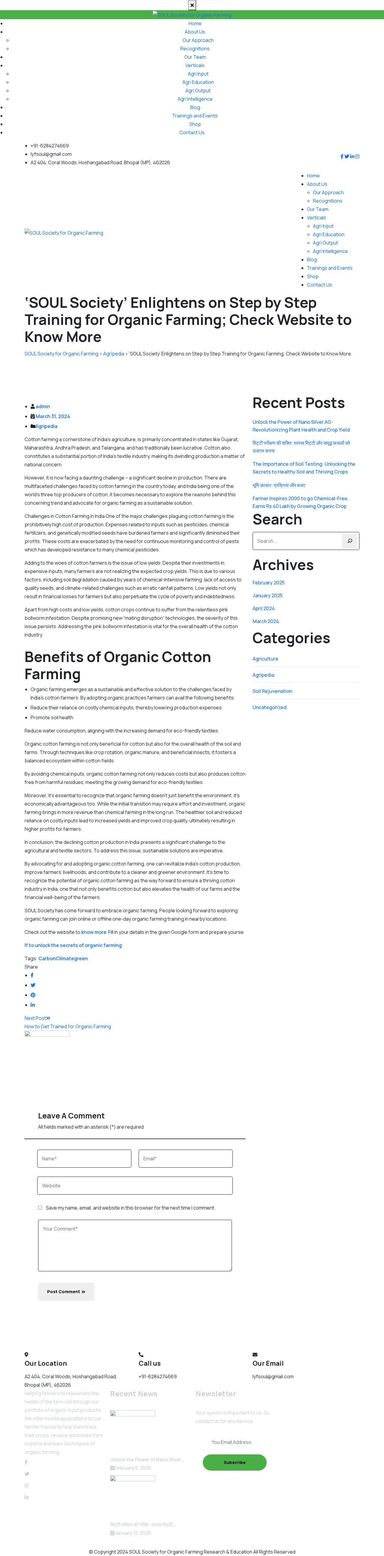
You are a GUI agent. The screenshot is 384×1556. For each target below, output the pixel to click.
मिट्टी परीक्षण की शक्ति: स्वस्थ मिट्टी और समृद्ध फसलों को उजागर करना (301, 447)
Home (195, 23)
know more (93, 932)
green (81, 958)
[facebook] (26, 1462)
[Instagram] (27, 1485)
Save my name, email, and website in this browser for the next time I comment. (130, 1207)
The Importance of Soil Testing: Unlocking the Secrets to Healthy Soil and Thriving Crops (304, 468)
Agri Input (198, 73)
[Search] (349, 540)
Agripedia (46, 426)
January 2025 (268, 595)
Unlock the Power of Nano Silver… (147, 1459)
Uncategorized (269, 707)
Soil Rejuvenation (272, 691)
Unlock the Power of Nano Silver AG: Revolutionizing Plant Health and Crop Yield (301, 426)
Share (31, 967)
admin (43, 406)
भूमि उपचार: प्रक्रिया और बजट (279, 485)
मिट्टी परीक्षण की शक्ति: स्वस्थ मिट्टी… (143, 1524)
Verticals (195, 65)
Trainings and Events (195, 115)
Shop (195, 124)
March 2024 (266, 621)
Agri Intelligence (195, 99)
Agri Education (198, 82)
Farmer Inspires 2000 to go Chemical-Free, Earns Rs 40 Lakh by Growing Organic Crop (301, 502)
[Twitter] (27, 1474)
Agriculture (265, 658)
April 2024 (264, 608)
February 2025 (269, 582)
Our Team (195, 57)
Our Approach (198, 40)
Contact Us (192, 132)
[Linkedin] (27, 1497)
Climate (65, 958)
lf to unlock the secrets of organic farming (73, 945)
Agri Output (198, 90)
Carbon (47, 958)
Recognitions (195, 48)
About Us (195, 31)
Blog (195, 107)
